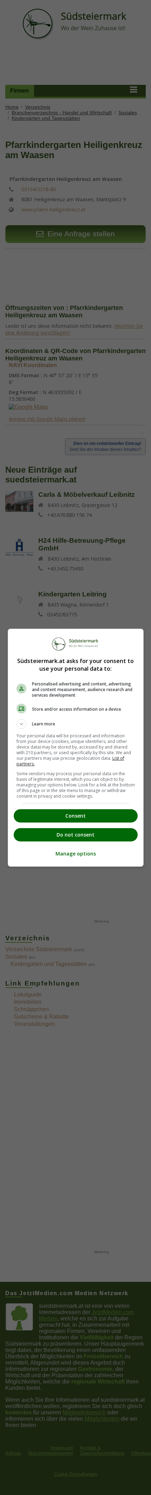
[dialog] (76, 748)
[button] (76, 724)
